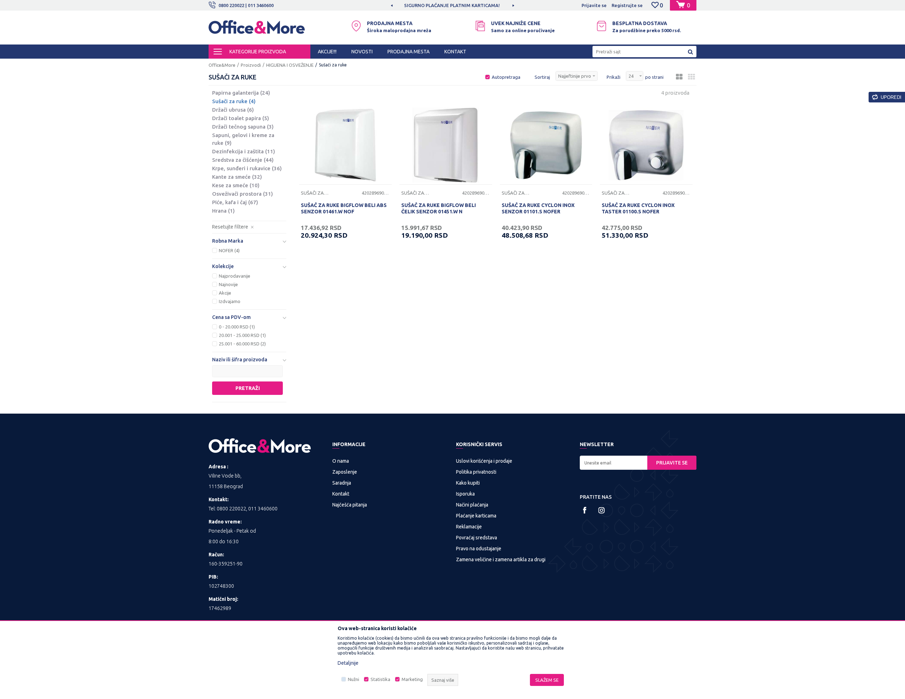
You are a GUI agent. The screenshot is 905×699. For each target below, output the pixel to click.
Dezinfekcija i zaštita (243, 151)
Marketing (412, 679)
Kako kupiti (468, 483)
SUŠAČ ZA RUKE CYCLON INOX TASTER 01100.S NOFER (638, 208)
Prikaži (613, 77)
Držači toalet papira (240, 118)
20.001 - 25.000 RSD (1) (242, 335)
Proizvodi (251, 65)
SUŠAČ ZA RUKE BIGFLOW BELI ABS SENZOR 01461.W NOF (344, 208)
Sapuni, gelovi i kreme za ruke (243, 139)
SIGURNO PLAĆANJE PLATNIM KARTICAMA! (452, 5)
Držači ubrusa (233, 110)
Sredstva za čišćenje (243, 160)
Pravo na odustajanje (478, 548)
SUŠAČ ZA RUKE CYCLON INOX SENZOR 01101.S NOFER (538, 208)
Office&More (222, 65)
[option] (452, 5)
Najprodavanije (234, 275)
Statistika (380, 679)
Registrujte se (627, 5)
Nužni (353, 679)
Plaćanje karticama (476, 516)
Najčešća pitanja (349, 505)
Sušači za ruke (234, 101)
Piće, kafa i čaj (235, 202)
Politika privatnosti (476, 472)
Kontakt (340, 494)
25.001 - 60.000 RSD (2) (242, 343)
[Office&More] (257, 30)
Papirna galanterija (241, 93)
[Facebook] (585, 510)
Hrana (223, 211)
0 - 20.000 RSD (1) (237, 326)
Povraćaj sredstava (476, 537)
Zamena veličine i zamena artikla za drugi (500, 559)
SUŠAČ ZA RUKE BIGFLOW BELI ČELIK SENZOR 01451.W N (438, 208)
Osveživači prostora (242, 194)
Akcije (225, 292)
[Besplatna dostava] (601, 26)
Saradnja (341, 483)
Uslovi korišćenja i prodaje (484, 461)
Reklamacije (469, 526)
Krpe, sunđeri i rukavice (247, 168)
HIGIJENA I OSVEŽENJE (290, 65)
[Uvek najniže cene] (480, 26)
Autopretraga (506, 77)
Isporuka (465, 494)
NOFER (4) (229, 250)
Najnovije (228, 284)
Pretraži (247, 388)
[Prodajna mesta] (356, 26)
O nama (340, 461)
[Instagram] (601, 510)
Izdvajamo (229, 301)
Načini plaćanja (472, 505)
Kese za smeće (235, 185)
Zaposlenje (344, 472)
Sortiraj (542, 77)
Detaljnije (348, 663)
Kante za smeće (237, 177)
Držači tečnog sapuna (243, 127)
